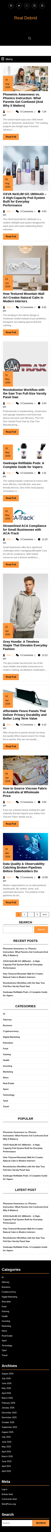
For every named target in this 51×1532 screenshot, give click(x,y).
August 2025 (7, 1432)
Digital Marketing (11, 1037)
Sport (5, 1089)
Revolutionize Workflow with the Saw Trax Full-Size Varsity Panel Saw (24, 393)
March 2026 (7, 1398)
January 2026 (8, 1407)
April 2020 (6, 1471)
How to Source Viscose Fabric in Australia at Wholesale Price (25, 792)
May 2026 (6, 1388)
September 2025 (9, 1427)
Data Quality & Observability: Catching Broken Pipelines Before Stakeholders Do (24, 867)
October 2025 (8, 1422)
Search (25, 922)
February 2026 (8, 1403)
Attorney (7, 1019)
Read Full (12, 137)
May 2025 (6, 1446)
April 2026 (6, 1393)
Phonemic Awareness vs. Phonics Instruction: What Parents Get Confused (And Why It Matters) (23, 100)
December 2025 (9, 1412)
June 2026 (6, 1383)
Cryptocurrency (11, 1031)
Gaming (7, 1054)
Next (45, 914)
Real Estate (8, 1083)
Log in (4, 1489)
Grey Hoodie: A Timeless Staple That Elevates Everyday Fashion (25, 645)
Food (5, 1048)
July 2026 (6, 1378)
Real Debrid (25, 18)
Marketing (8, 1072)
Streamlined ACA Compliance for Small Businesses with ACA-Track (24, 529)
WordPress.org (9, 1504)
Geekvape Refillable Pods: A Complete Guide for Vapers (23, 465)
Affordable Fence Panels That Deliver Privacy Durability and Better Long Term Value (24, 714)
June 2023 (6, 1461)
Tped (5, 1100)
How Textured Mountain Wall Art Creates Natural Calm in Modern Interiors (23, 297)
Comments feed (9, 1499)
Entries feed (7, 1494)
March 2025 (7, 1456)
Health (6, 1060)
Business (7, 1025)
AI (4, 1014)
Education (8, 1043)
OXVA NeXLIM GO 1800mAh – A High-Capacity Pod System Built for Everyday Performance (24, 199)
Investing (7, 1066)
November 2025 (9, 1417)
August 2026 (7, 1373)
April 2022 (6, 1466)
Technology (8, 1095)
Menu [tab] (9, 59)
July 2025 (6, 1437)
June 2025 (6, 1442)
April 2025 (6, 1451)
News (5, 1077)
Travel (6, 1106)
